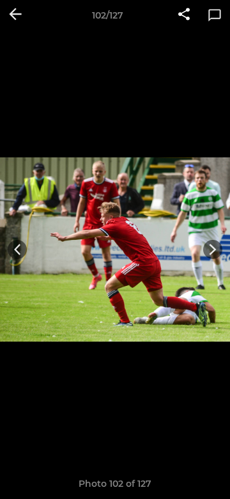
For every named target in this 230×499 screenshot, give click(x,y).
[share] (184, 15)
